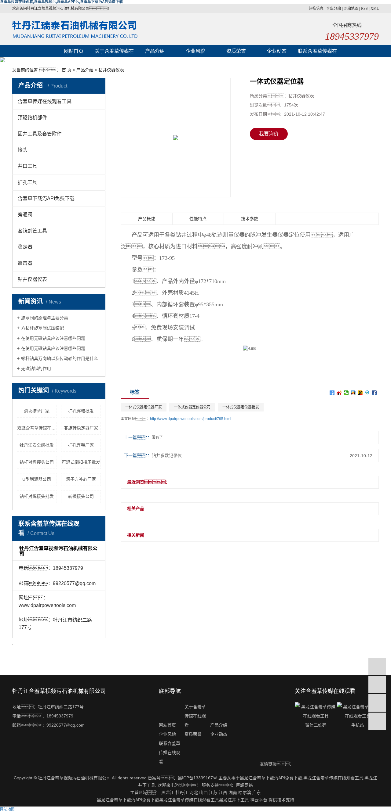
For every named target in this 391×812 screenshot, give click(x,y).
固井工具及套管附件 (40, 133)
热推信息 (316, 8)
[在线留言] (377, 703)
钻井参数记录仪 (167, 455)
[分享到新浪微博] (339, 392)
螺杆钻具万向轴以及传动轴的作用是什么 (59, 358)
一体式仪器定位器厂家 (143, 407)
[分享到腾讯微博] (367, 392)
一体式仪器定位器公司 (192, 407)
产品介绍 (155, 51)
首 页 (66, 69)
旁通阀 (25, 214)
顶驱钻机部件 (32, 117)
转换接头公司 (81, 496)
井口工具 (27, 166)
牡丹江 (181, 792)
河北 (193, 792)
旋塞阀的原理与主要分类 (44, 317)
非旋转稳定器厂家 (81, 428)
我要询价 (269, 133)
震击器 (25, 263)
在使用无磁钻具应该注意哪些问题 (53, 338)
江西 (223, 792)
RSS (364, 8)
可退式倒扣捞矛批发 (81, 462)
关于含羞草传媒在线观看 (114, 53)
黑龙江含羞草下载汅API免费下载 (271, 777)
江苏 (213, 792)
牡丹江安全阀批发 (37, 445)
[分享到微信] (346, 392)
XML (375, 8)
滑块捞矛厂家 (36, 410)
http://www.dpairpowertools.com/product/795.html (190, 419)
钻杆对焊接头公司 (37, 462)
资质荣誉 (236, 51)
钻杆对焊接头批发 (37, 496)
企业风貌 (195, 51)
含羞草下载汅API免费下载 (46, 198)
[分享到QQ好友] (353, 392)
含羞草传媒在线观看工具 (44, 101)
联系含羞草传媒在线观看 (317, 53)
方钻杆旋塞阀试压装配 (42, 327)
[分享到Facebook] (374, 392)
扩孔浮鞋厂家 (81, 445)
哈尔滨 (244, 792)
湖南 (232, 792)
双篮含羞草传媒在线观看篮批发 (37, 428)
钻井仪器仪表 (111, 69)
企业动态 (277, 51)
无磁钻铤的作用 (36, 368)
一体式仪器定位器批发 (240, 407)
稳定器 (25, 247)
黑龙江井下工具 (234, 799)
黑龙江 (167, 792)
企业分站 (333, 8)
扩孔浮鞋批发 (81, 410)
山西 (203, 792)
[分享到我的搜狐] (360, 392)
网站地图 (351, 8)
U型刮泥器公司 (36, 479)
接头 (22, 150)
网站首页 (73, 51)
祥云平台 (258, 799)
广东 (256, 792)
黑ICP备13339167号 (197, 777)
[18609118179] (377, 666)
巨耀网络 (244, 785)
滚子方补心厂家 (81, 479)
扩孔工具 (27, 182)
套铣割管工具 (32, 230)
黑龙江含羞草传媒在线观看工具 (333, 777)
